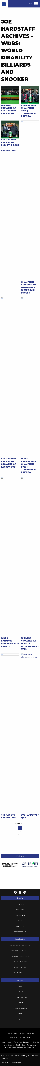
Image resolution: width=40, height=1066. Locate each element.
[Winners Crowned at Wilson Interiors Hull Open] (30, 557)
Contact (20, 1019)
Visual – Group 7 (20, 967)
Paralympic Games (20, 997)
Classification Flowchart (20, 945)
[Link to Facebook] (15, 892)
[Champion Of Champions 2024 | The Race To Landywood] (10, 129)
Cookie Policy (15, 1037)
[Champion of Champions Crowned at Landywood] (10, 377)
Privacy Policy (11, 1033)
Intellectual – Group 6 (20, 961)
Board (20, 991)
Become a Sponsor (20, 1008)
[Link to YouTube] (24, 892)
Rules (20, 921)
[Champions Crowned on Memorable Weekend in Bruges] (30, 200)
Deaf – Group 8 (20, 973)
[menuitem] (20, 904)
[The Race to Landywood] (10, 733)
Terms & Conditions (27, 1033)
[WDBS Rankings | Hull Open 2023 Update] (10, 557)
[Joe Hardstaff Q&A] (30, 733)
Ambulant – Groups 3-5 (20, 956)
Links (20, 1014)
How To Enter (20, 915)
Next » (20, 835)
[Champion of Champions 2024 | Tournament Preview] (30, 95)
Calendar (20, 909)
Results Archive (20, 932)
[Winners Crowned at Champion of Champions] (10, 95)
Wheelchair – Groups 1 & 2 (20, 950)
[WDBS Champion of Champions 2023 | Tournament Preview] (30, 377)
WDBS (20, 986)
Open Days (20, 926)
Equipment (20, 1002)
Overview (20, 904)
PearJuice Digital (14, 1063)
